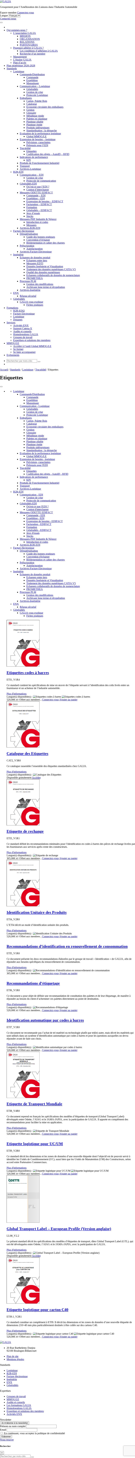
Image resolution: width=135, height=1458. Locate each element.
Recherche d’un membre (32, 53)
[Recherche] (39, 361)
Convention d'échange (38, 556)
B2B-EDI (18, 171)
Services (11, 322)
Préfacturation (27, 245)
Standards (12, 68)
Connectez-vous (25, 12)
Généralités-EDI (28, 183)
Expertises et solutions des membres (31, 340)
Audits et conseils (22, 331)
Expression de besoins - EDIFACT (44, 521)
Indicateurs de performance (34, 157)
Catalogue (31, 104)
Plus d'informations (17, 693)
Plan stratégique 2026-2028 (21, 65)
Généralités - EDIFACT (38, 530)
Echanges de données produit (35, 257)
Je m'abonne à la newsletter (14, 1423)
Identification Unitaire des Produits (37, 912)
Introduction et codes (37, 222)
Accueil (4, 369)
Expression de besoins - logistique (37, 459)
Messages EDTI (34, 263)
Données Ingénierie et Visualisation (44, 266)
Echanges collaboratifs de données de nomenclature (53, 275)
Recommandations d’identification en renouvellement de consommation (67, 946)
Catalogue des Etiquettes (27, 753)
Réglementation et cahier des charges (45, 242)
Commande (32, 77)
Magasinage (32, 83)
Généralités (32, 89)
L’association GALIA (24, 33)
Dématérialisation (29, 234)
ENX (16, 293)
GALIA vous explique (31, 301)
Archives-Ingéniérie (30, 290)
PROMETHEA (34, 278)
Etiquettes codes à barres (28, 672)
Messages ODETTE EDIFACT (36, 192)
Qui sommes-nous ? (17, 30)
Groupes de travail (22, 337)
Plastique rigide (34, 124)
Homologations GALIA (25, 334)
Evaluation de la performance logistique (40, 133)
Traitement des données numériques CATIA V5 (51, 269)
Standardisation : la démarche (41, 130)
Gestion (30, 109)
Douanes (17, 319)
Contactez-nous (8, 18)
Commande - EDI (35, 515)
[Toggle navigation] (1, 22)
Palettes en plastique (36, 118)
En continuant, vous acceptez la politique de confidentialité (34, 1433)
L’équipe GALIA (22, 59)
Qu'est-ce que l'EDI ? (37, 506)
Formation (31, 207)
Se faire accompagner (24, 352)
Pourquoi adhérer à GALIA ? (28, 47)
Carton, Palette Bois (36, 101)
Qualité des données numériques (43, 272)
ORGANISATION (30, 39)
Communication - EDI (31, 494)
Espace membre (8, 12)
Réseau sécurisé (28, 296)
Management (20, 56)
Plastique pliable (34, 121)
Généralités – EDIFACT (39, 210)
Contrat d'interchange (37, 509)
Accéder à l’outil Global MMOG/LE (32, 346)
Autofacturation (34, 248)
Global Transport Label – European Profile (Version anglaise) (59, 1229)
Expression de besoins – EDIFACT (44, 201)
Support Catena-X (22, 328)
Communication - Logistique (35, 406)
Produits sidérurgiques (37, 127)
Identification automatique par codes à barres (45, 1020)
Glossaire (31, 112)
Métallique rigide (35, 115)
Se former (18, 349)
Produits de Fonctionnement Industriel (39, 163)
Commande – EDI (35, 195)
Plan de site (12, 1356)
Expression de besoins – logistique (37, 139)
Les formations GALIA (19, 1405)
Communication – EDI (31, 174)
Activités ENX (21, 325)
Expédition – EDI (35, 198)
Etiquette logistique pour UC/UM (35, 1144)
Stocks (29, 216)
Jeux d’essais (33, 213)
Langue (4, 15)
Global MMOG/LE (36, 136)
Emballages (26, 98)
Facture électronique (23, 231)
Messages (31, 225)
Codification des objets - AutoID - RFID (47, 474)
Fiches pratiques (34, 304)
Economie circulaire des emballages (44, 107)
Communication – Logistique (35, 86)
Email (3, 1429)
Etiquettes (31, 151)
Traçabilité (25, 148)
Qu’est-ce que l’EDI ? (37, 186)
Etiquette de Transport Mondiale (34, 1104)
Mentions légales (15, 1359)
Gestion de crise (34, 92)
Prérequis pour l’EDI (37, 145)
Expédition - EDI (35, 518)
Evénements (13, 355)
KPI (28, 160)
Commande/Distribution (32, 74)
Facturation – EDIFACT (39, 204)
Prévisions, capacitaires (38, 142)
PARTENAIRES (29, 44)
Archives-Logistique (30, 169)
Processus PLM (28, 281)
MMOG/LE (13, 343)
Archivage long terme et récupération (45, 287)
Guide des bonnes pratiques (40, 236)
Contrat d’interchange (37, 189)
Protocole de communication (41, 180)
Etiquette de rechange (25, 831)
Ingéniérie (18, 254)
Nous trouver (7, 1439)
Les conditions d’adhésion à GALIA (39, 50)
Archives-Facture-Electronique (36, 251)
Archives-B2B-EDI (30, 228)
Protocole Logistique (37, 95)
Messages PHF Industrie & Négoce (38, 219)
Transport (25, 166)
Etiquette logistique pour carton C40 (37, 1310)
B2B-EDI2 (19, 310)
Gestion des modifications (39, 284)
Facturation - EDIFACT (38, 524)
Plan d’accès (19, 62)
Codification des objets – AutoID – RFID (47, 154)
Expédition (32, 80)
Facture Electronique (24, 313)
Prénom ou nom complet (13, 1426)
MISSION (25, 36)
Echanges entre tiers (36, 260)
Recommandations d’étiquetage (33, 983)
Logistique (18, 71)
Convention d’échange (38, 239)
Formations (12, 307)
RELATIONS (27, 42)
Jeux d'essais (33, 533)
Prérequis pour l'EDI (37, 465)
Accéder (36, 777)
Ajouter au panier (68, 699)
